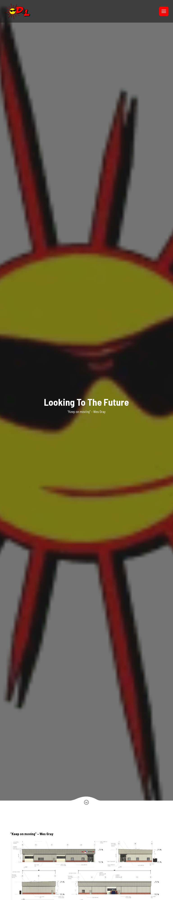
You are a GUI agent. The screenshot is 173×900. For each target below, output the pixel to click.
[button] (163, 11)
